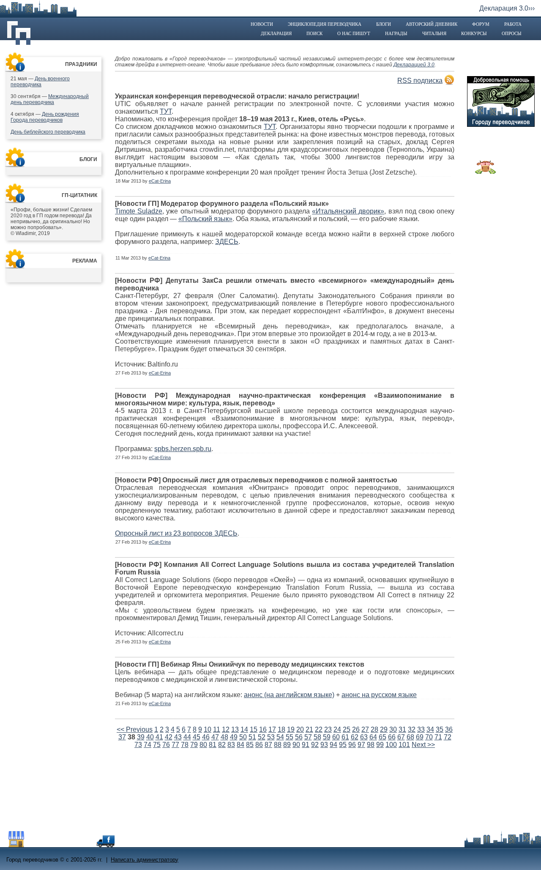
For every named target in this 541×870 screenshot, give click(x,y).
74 (147, 744)
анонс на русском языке (379, 694)
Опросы (512, 33)
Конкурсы (474, 33)
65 (382, 737)
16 (263, 729)
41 (159, 737)
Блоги (383, 24)
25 (346, 729)
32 (411, 729)
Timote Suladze (138, 211)
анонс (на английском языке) (289, 694)
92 (315, 744)
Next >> (423, 744)
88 (277, 744)
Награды (396, 33)
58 (317, 737)
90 (296, 744)
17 (272, 729)
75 (157, 744)
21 (309, 729)
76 (166, 744)
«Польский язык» (205, 218)
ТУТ (166, 111)
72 (447, 737)
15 (253, 729)
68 (410, 737)
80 (203, 744)
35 (439, 729)
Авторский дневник (431, 24)
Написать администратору (144, 859)
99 (380, 744)
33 (421, 729)
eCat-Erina (160, 180)
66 (392, 737)
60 (336, 737)
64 (373, 737)
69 (420, 737)
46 (206, 737)
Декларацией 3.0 (413, 65)
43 (178, 737)
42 (168, 737)
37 (122, 737)
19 (291, 729)
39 (141, 737)
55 (289, 737)
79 (194, 744)
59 (327, 737)
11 (216, 729)
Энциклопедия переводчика (324, 24)
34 (430, 729)
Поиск (314, 33)
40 (150, 737)
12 (226, 729)
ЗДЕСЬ (226, 241)
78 (185, 744)
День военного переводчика (40, 82)
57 (308, 737)
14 (244, 729)
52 (261, 737)
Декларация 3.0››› (507, 8)
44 (187, 737)
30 (393, 729)
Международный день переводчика (50, 99)
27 (365, 729)
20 (300, 729)
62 (354, 737)
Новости (262, 24)
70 (429, 737)
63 (364, 737)
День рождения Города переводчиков (45, 117)
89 (287, 744)
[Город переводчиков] (69, 844)
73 (138, 744)
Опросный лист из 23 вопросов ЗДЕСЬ (176, 533)
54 (280, 737)
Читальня (434, 33)
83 (231, 744)
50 (243, 737)
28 (374, 729)
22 (318, 729)
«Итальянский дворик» (348, 211)
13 (235, 729)
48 (224, 737)
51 (252, 737)
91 (305, 744)
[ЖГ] (485, 171)
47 (215, 737)
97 (361, 744)
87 (268, 744)
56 (299, 737)
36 (449, 729)
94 (333, 744)
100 (391, 744)
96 (352, 744)
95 (343, 744)
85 (250, 744)
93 (324, 744)
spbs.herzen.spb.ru (182, 448)
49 (234, 737)
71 (438, 737)
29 (384, 729)
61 (345, 737)
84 (240, 744)
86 (259, 744)
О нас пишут (353, 33)
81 (212, 744)
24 (337, 729)
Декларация (276, 33)
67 (401, 737)
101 (404, 744)
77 (175, 744)
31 (402, 729)
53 (271, 737)
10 (207, 729)
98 (370, 744)
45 (196, 737)
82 (222, 744)
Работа (513, 24)
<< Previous (135, 729)
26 (356, 729)
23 (328, 729)
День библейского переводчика (48, 132)
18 (281, 729)
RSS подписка (420, 80)
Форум (480, 24)
